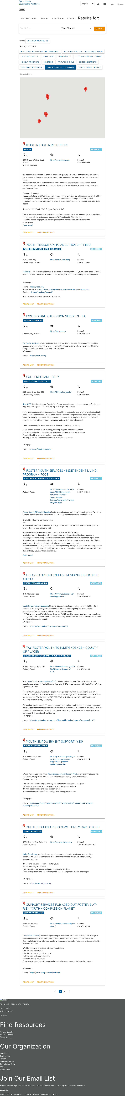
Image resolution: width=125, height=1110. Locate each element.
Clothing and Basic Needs (89, 57)
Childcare (48, 57)
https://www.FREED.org (60, 260)
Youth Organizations (89, 67)
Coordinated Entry (7, 1064)
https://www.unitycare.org (61, 842)
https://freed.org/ (37, 287)
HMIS (2, 1067)
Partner (44, 18)
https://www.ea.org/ (38, 356)
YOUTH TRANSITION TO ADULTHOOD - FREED (58, 245)
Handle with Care (7, 1061)
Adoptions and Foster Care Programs (40, 51)
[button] (85, 89)
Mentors (48, 62)
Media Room (5, 1069)
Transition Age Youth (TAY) (60, 67)
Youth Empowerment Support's (36, 606)
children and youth (37, 41)
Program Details (45, 233)
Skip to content (25, 1)
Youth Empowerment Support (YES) (62, 774)
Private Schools (66, 62)
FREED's (26, 272)
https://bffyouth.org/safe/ (60, 392)
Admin (55, 1094)
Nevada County (6, 1032)
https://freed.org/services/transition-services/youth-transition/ (63, 289)
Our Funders (5, 1056)
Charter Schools (29, 57)
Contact (71, 18)
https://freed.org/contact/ (41, 292)
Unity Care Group (30, 854)
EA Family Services (31, 343)
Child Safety (64, 57)
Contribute (57, 18)
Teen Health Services (31, 67)
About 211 (4, 1053)
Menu (22, 9)
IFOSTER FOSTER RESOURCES (47, 145)
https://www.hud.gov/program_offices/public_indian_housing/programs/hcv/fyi (62, 720)
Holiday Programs (30, 62)
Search (99, 29)
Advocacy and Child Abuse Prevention (83, 51)
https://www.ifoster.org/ (60, 160)
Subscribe (4, 1090)
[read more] (28, 225)
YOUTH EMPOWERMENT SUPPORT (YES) (54, 741)
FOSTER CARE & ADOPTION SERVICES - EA (56, 316)
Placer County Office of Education (37, 512)
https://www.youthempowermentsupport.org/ (49, 626)
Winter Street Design (42, 1094)
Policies (3, 1059)
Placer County (5, 1037)
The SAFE (27, 404)
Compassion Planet (31, 936)
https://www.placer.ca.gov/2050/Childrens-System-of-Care (62, 669)
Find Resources (29, 18)
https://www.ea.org (58, 331)
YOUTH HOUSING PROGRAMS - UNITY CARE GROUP (62, 827)
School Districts (88, 62)
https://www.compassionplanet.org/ (45, 973)
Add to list (28, 233)
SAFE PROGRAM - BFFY (42, 377)
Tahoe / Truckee (6, 1034)
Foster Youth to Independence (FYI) (41, 681)
